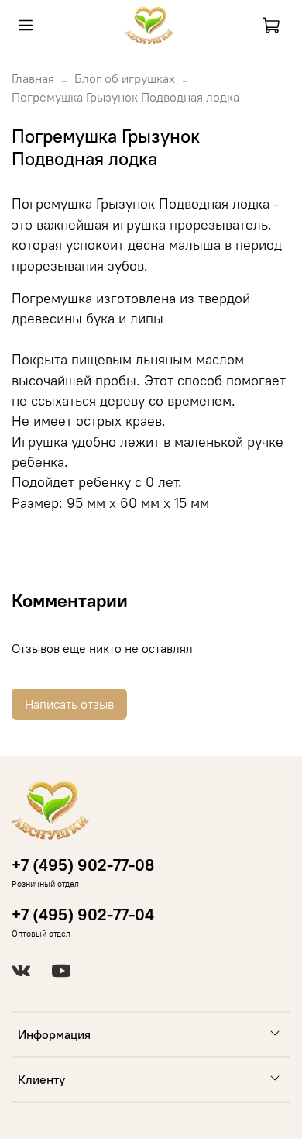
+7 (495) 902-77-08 (83, 864)
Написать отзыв (69, 704)
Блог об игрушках (124, 78)
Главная (33, 78)
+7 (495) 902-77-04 (83, 914)
